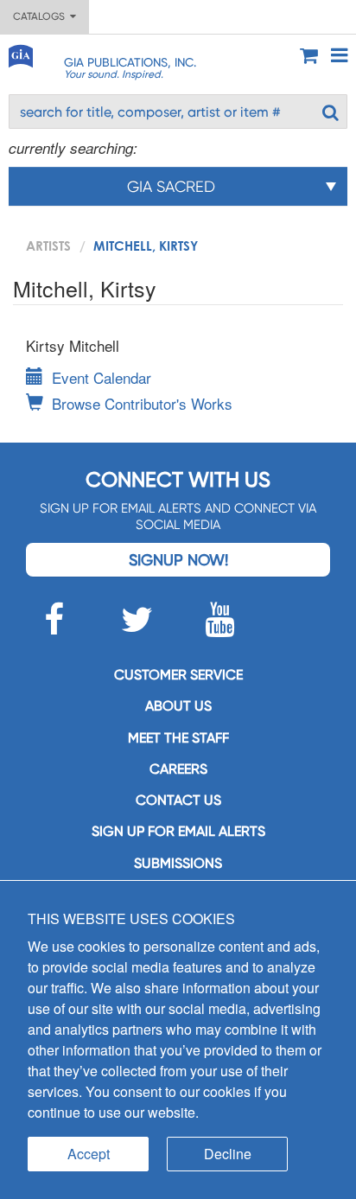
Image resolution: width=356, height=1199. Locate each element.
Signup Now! (178, 560)
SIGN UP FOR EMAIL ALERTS (178, 831)
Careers (178, 769)
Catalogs (41, 16)
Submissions (178, 863)
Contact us (178, 800)
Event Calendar (101, 377)
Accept (88, 1154)
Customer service (178, 674)
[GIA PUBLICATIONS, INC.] (20, 53)
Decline (227, 1154)
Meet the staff (178, 738)
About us (178, 706)
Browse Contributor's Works (142, 403)
